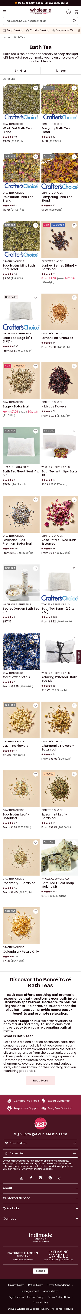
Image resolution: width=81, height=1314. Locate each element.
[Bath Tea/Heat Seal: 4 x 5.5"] (21, 445)
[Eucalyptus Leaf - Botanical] (21, 788)
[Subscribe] (74, 1143)
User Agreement (30, 1291)
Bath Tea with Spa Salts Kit (59, 473)
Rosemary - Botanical (19, 883)
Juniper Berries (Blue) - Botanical (59, 267)
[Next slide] (77, 3)
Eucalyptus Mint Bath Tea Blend (19, 267)
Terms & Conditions (58, 1285)
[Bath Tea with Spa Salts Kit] (59, 445)
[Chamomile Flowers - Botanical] (59, 720)
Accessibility (50, 1291)
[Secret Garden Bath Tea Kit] (21, 582)
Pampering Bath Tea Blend (57, 199)
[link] (21, 1178)
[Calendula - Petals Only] (21, 925)
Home (6, 37)
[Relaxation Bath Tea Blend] (21, 171)
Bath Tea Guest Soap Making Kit (57, 884)
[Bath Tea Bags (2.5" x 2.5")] (59, 582)
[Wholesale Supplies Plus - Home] (40, 11)
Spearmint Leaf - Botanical (54, 816)
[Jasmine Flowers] (21, 720)
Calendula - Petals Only (21, 952)
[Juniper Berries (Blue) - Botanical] (59, 239)
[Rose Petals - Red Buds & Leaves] (59, 514)
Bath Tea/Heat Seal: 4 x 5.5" (21, 473)
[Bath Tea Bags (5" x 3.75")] (21, 312)
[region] (40, 3)
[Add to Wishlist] (35, 88)
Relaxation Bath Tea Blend (18, 199)
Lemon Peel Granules (57, 338)
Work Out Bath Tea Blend (17, 130)
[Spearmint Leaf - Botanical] (59, 788)
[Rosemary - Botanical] (21, 857)
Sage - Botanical (16, 406)
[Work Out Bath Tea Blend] (21, 102)
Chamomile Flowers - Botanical (57, 747)
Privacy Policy (16, 1285)
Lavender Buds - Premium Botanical (17, 542)
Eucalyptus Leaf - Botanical (16, 816)
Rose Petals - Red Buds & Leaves (58, 542)
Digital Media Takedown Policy (26, 1297)
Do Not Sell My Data (59, 1297)
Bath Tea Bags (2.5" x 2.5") (57, 610)
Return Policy (35, 1285)
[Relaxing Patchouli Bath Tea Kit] (59, 651)
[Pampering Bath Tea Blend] (59, 171)
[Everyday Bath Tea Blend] (59, 102)
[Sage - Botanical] (21, 380)
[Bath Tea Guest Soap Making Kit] (59, 857)
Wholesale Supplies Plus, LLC (45, 1308)
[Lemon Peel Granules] (59, 312)
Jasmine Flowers (15, 746)
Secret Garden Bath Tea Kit (21, 610)
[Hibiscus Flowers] (59, 380)
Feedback (40, 1270)
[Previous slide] (4, 3)
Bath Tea (19, 37)
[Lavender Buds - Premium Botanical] (21, 514)
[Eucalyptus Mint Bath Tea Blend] (21, 239)
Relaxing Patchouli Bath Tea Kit (59, 679)
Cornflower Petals (16, 677)
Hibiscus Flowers (53, 406)
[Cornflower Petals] (21, 651)
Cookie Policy (40, 1302)
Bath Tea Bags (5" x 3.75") (18, 339)
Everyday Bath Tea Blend (55, 130)
